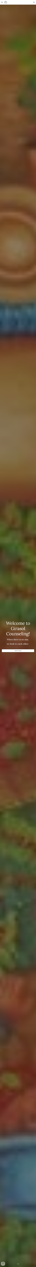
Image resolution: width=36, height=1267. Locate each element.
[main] (18, 634)
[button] (2, 2)
